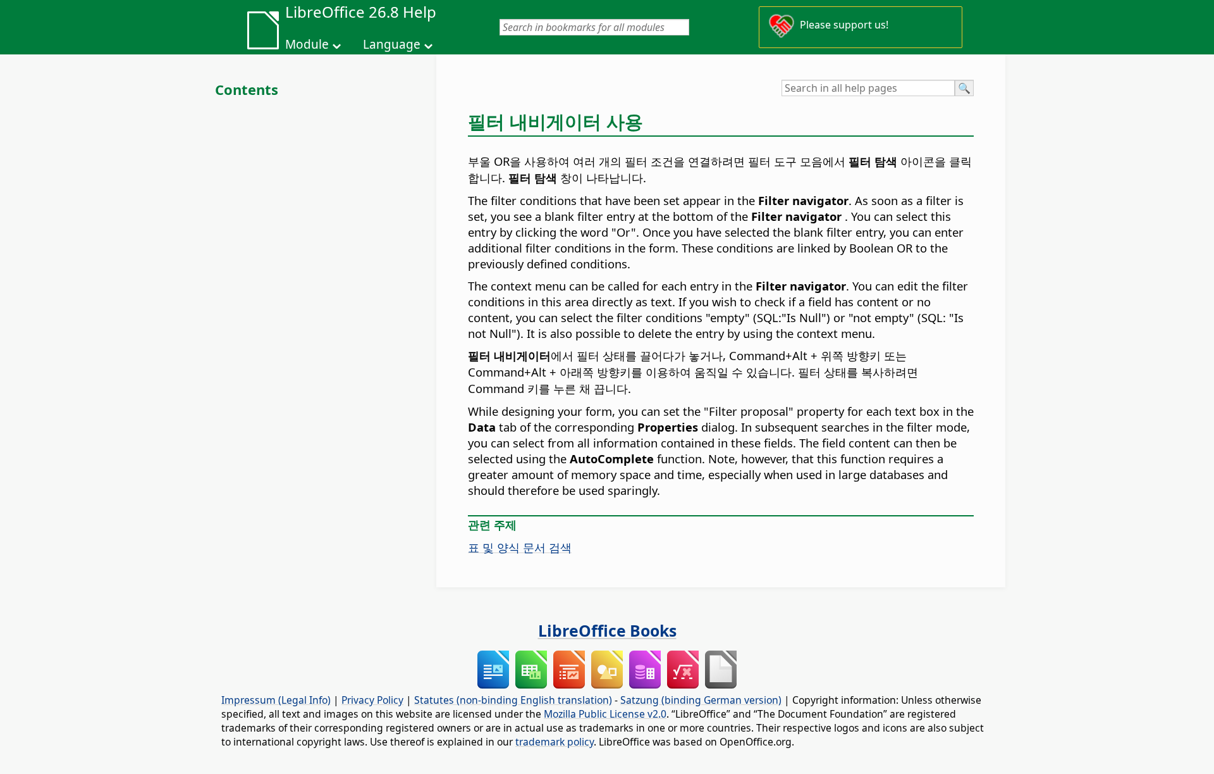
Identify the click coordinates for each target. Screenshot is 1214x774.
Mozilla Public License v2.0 (605, 714)
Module (307, 44)
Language (391, 44)
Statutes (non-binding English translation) (513, 700)
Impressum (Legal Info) (276, 700)
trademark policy (554, 742)
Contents (246, 89)
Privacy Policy (372, 700)
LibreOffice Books (607, 630)
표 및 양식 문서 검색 (520, 547)
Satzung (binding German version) (701, 700)
